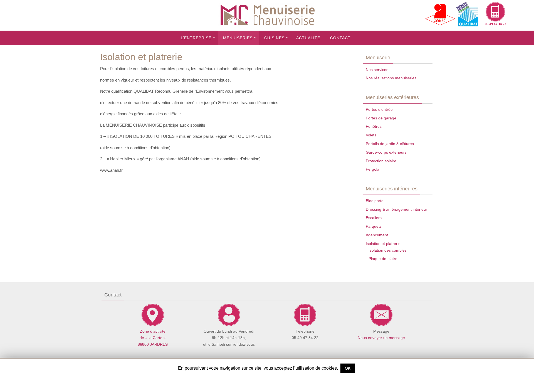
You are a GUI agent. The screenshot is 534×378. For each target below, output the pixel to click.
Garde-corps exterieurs (386, 152)
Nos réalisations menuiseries (391, 78)
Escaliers (374, 217)
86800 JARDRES (153, 344)
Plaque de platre (383, 258)
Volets (371, 135)
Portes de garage (381, 118)
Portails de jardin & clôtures (390, 143)
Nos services (377, 69)
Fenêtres (374, 126)
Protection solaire (381, 161)
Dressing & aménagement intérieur (396, 209)
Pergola (372, 169)
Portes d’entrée (379, 109)
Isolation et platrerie (383, 243)
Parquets (374, 226)
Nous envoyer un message (381, 337)
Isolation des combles (388, 250)
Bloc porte (375, 200)
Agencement (377, 235)
